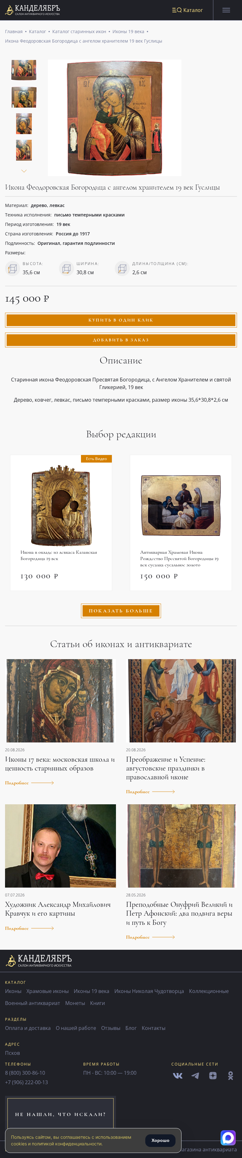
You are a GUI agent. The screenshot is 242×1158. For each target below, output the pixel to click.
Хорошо (161, 1140)
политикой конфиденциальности (66, 1143)
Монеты (75, 1003)
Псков (12, 1052)
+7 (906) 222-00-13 (26, 1082)
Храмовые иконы (47, 991)
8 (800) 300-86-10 (25, 1072)
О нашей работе (76, 1028)
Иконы (13, 991)
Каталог (37, 31)
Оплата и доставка (28, 1028)
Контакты (153, 1028)
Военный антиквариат (32, 1003)
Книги (97, 1003)
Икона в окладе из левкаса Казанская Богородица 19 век (58, 555)
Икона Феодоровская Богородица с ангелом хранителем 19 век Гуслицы (83, 41)
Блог (131, 1028)
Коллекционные (209, 991)
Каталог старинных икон (79, 31)
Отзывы (110, 1028)
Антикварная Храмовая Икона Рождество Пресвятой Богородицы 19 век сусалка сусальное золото (179, 558)
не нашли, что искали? (60, 1114)
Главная (14, 31)
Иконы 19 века (128, 31)
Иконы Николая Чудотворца (149, 991)
